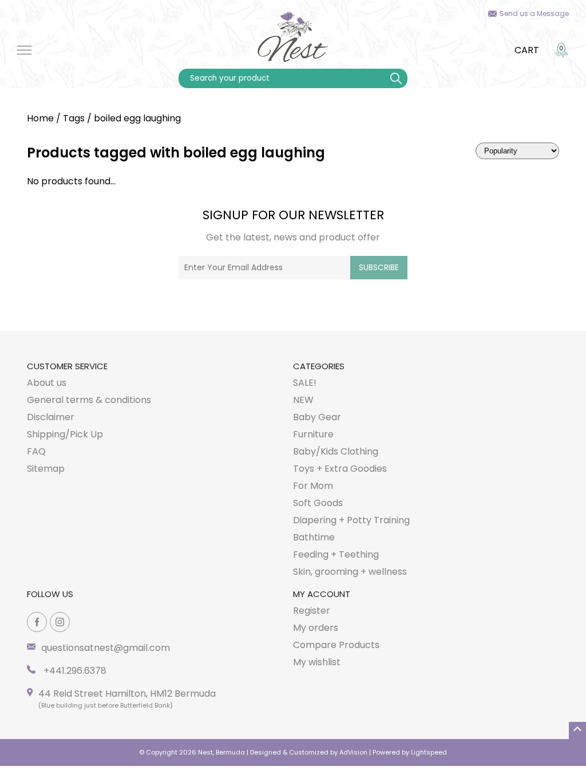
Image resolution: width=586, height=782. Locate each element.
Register (311, 610)
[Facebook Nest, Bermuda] (37, 622)
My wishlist (316, 662)
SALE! (304, 382)
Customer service (67, 366)
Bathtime (314, 537)
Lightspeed (429, 752)
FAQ (36, 451)
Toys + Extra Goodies (340, 468)
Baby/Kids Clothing (335, 451)
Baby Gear (317, 417)
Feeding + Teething (336, 554)
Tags (74, 118)
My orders (315, 627)
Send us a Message (534, 13)
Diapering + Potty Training (351, 520)
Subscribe (379, 267)
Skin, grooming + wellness (350, 571)
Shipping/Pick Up (65, 434)
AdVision (353, 752)
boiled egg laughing (137, 118)
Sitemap (46, 468)
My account (321, 594)
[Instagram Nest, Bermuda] (60, 622)
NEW (303, 399)
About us (46, 382)
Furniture (313, 434)
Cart (526, 50)
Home (40, 118)
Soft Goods (318, 503)
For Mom (313, 485)
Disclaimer (50, 417)
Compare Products (336, 644)
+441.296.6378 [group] (73, 670)
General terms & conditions (89, 399)
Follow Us (50, 594)
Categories (319, 366)
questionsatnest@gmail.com (105, 647)
